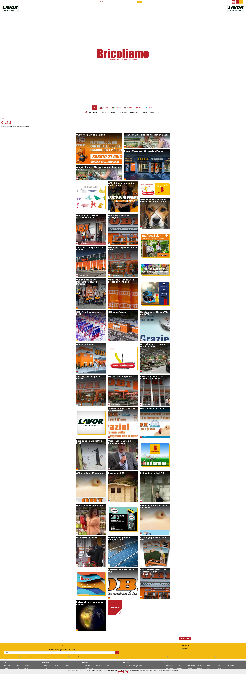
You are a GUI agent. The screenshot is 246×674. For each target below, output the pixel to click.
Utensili (209, 668)
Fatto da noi (27, 665)
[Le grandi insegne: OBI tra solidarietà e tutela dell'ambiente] (155, 583)
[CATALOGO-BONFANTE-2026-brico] (91, 583)
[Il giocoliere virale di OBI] (155, 486)
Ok (126, 672)
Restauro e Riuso (155, 112)
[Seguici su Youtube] (4, 2)
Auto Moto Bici (200, 665)
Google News (225, 656)
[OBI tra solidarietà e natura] (91, 486)
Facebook (28, 656)
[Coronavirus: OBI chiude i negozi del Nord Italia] (123, 293)
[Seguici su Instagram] (8, 2)
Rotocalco (85, 662)
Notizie (107, 665)
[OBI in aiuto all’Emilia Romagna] (123, 229)
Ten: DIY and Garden (139, 666)
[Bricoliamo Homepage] (94, 107)
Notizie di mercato (130, 665)
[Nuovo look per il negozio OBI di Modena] (155, 358)
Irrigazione (179, 668)
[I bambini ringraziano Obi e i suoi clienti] (155, 519)
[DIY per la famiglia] (237, 1)
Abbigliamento (169, 665)
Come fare (16, 665)
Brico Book (87, 665)
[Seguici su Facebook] (6, 2)
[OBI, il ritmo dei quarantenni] (91, 519)
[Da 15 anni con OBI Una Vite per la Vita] (155, 325)
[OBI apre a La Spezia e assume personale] (91, 229)
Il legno (26, 668)
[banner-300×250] (91, 422)
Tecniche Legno (122, 112)
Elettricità (220, 665)
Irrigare (67, 665)
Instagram (127, 656)
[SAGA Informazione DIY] (241, 1)
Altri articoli (115, 607)
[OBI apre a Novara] (91, 358)
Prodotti (166, 662)
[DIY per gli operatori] (233, 1)
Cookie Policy (121, 672)
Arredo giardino (191, 665)
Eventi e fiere (98, 665)
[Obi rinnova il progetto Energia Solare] (123, 551)
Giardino (57, 665)
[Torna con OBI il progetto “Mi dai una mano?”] (147, 140)
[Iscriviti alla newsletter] (184, 648)
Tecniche (144, 112)
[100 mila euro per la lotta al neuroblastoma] (123, 422)
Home (3, 118)
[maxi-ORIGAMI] (91, 197)
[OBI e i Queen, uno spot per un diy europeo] (123, 196)
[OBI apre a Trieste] (123, 325)
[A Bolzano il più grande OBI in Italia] (91, 261)
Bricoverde (45, 662)
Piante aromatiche (135, 112)
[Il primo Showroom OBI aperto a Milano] (147, 164)
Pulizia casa (189, 668)
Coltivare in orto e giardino (108, 112)
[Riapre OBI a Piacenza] (91, 551)
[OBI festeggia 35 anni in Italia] (99, 148)
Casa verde (47, 665)
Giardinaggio (231, 665)
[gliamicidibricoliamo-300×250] (123, 358)
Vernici (219, 668)
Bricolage (4, 662)
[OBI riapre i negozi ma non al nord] (123, 261)
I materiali (16, 668)
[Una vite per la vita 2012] (155, 422)
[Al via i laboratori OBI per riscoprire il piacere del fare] (99, 172)
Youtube (78, 656)
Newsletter (115, 2)
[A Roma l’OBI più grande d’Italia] (91, 390)
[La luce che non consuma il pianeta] (91, 615)
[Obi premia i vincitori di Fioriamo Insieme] (123, 454)
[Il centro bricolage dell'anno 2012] (91, 454)
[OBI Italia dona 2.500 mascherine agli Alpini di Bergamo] (91, 293)
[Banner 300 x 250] (155, 245)
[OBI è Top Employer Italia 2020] (91, 325)
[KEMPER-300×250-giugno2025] (155, 293)
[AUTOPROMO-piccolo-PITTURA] (155, 269)
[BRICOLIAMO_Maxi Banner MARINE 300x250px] (123, 519)
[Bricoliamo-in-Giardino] (155, 454)
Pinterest (176, 656)
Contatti (109, 2)
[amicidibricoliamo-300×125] (155, 189)
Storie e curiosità (89, 668)
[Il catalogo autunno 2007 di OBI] (123, 583)
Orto (45, 668)
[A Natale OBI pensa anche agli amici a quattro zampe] (155, 213)
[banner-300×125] (10, 8)
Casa (208, 665)
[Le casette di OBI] (123, 486)
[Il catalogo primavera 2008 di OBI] (155, 551)
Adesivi (178, 665)
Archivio (102, 2)
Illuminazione (169, 668)
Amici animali (7, 665)
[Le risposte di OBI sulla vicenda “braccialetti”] (155, 390)
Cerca (139, 2)
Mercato (126, 662)
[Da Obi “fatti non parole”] (123, 390)
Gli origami (6, 668)
